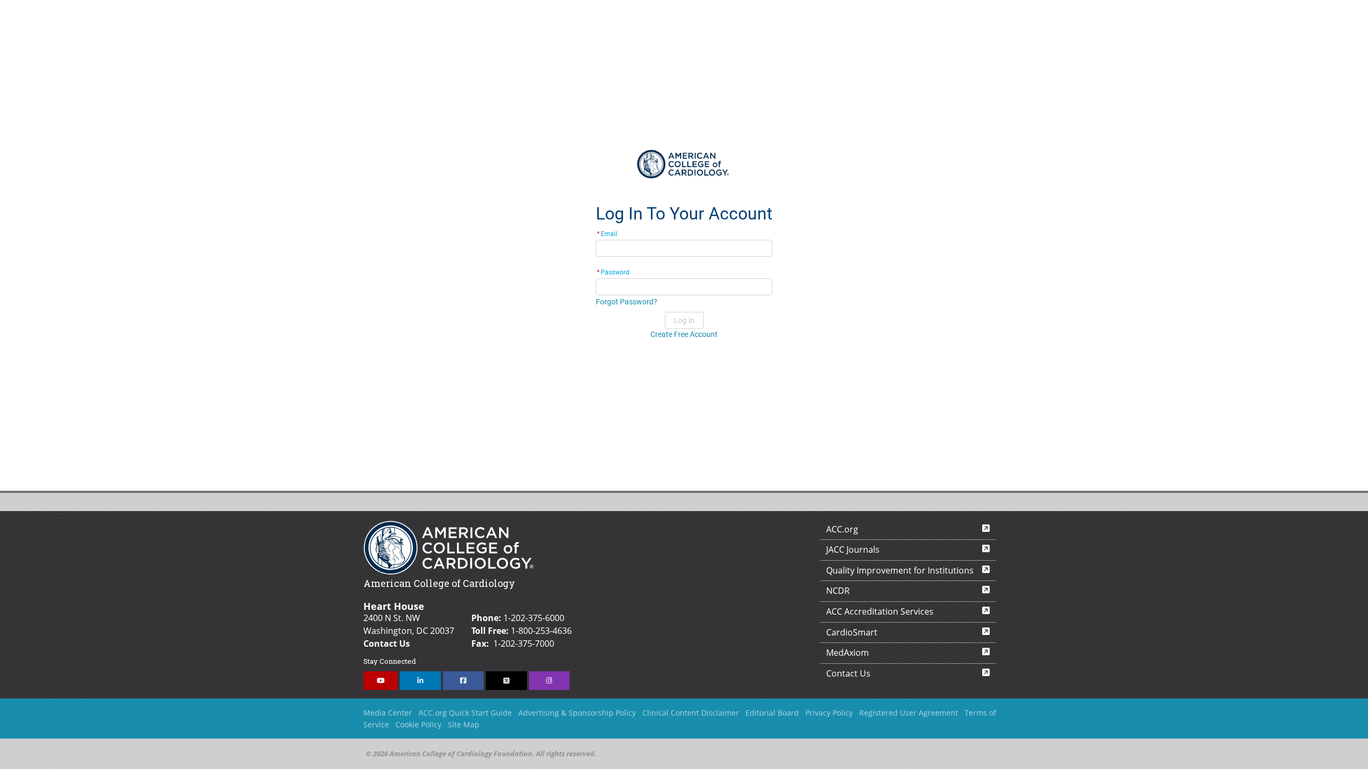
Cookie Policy (418, 724)
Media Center (387, 713)
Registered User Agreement (908, 713)
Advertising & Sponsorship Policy (577, 713)
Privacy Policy (829, 713)
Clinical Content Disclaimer (690, 713)
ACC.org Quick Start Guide (465, 713)
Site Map (463, 724)
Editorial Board (772, 713)
